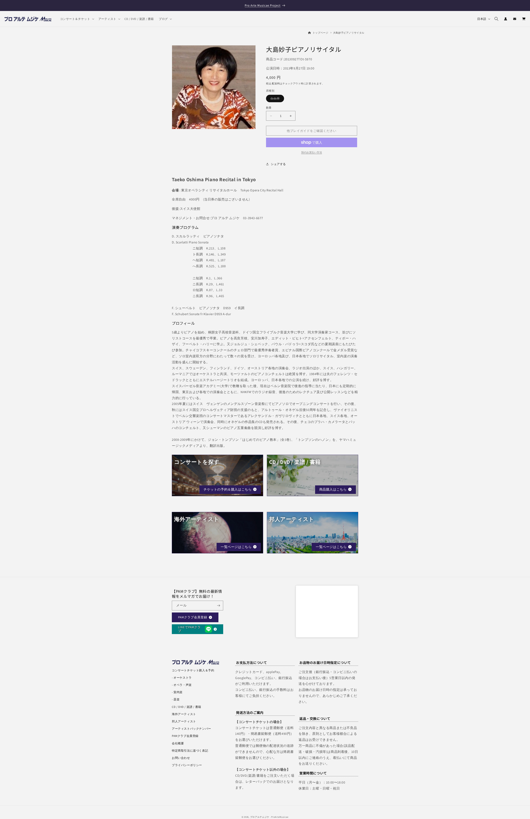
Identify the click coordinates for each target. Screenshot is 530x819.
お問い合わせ (181, 758)
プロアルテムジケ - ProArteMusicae (269, 816)
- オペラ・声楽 (182, 685)
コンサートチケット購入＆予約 (193, 670)
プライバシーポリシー (187, 765)
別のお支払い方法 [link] (311, 152)
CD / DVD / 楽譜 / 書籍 (186, 707)
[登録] (218, 605)
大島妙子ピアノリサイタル (348, 32)
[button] (77, 19)
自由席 (276, 99)
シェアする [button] (278, 164)
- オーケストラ (182, 677)
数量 (269, 107)
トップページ (320, 32)
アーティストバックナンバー (191, 728)
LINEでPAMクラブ (189, 629)
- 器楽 (175, 699)
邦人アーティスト (184, 721)
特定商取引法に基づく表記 (190, 750)
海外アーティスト (184, 714)
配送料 (276, 83)
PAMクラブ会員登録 (192, 617)
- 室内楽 (177, 692)
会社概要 (178, 743)
